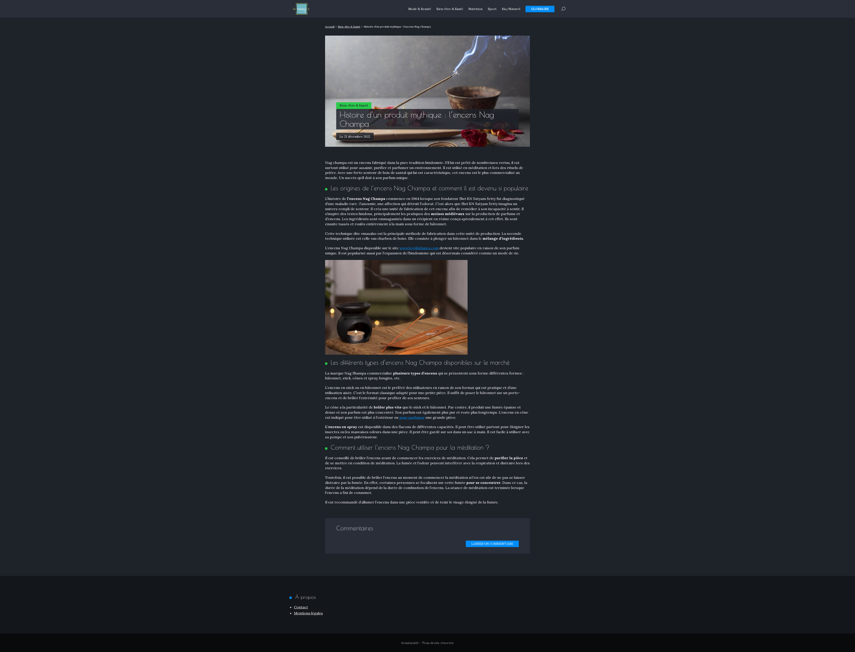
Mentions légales (308, 613)
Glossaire (540, 9)
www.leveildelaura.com (419, 248)
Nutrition (475, 9)
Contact (301, 607)
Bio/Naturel (511, 9)
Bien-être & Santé (449, 9)
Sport (492, 9)
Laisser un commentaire (492, 544)
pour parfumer (412, 417)
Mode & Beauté (419, 9)
